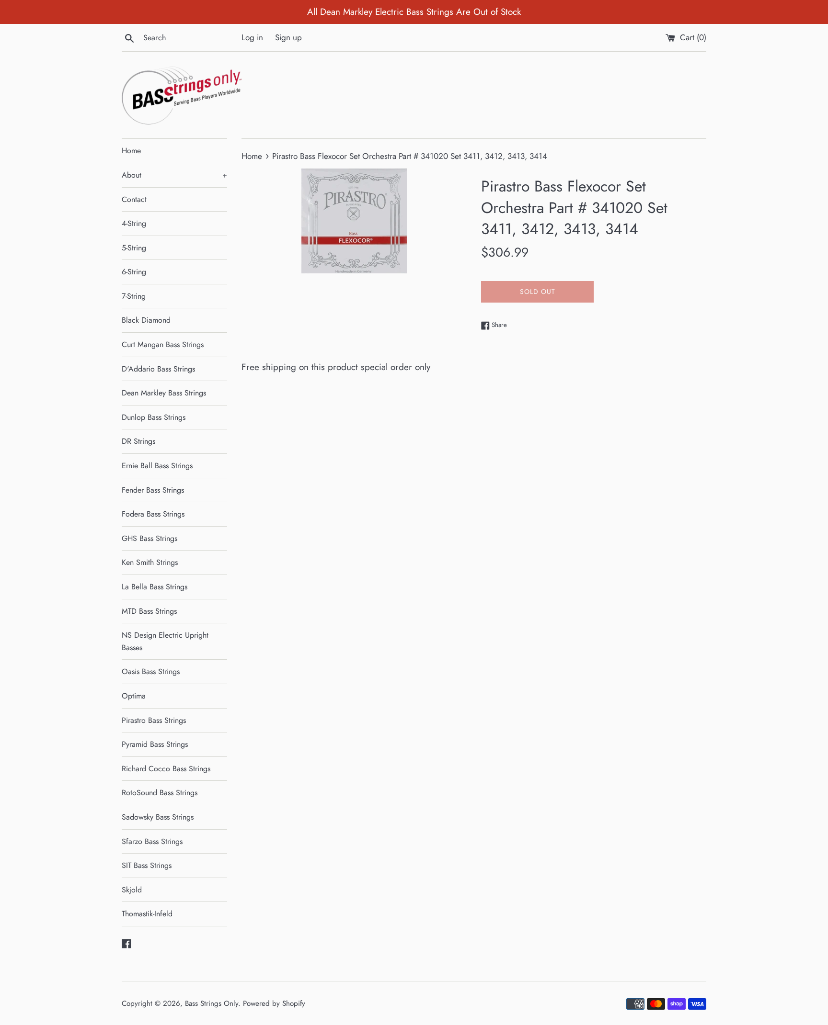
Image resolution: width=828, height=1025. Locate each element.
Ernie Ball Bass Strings (157, 465)
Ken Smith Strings (150, 562)
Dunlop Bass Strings (153, 417)
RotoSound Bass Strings (159, 792)
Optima (134, 695)
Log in (252, 37)
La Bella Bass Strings (154, 586)
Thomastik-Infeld (147, 913)
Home (131, 150)
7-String (134, 296)
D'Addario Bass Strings (158, 368)
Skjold (132, 889)
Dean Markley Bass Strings (164, 392)
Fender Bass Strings (153, 490)
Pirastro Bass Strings (154, 720)
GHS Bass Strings (149, 538)
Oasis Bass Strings (151, 671)
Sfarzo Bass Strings (152, 841)
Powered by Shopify (274, 1003)
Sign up (288, 37)
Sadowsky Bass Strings (158, 816)
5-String (134, 247)
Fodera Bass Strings (153, 513)
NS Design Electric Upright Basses (165, 641)
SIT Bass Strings (147, 865)
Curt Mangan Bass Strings (163, 344)
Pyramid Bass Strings (155, 744)
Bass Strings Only (211, 1003)
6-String (134, 271)
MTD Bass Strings (149, 611)
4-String (134, 223)
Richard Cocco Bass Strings (166, 768)
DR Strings (138, 441)
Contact (134, 199)
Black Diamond (146, 320)
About (174, 174)
